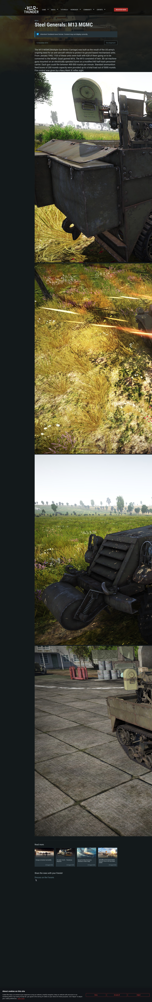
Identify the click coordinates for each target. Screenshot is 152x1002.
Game (44, 10)
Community (87, 10)
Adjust (138, 995)
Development (110, 43)
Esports (100, 10)
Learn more (21, 998)
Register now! (121, 10)
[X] (36, 880)
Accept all (117, 995)
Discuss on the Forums (44, 877)
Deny (96, 995)
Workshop (74, 10)
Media (53, 10)
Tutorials (64, 10)
